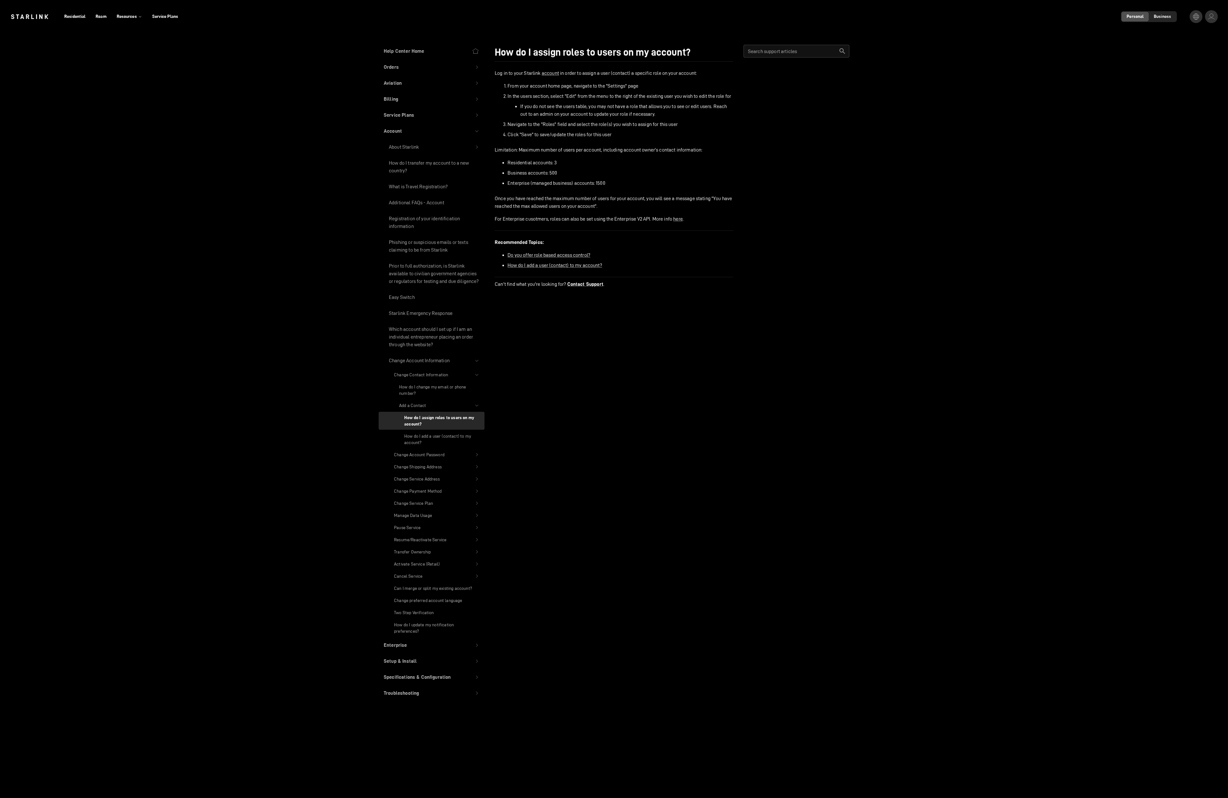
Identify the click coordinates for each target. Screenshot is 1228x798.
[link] (29, 16)
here (678, 219)
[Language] (1196, 16)
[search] (842, 51)
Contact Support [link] (585, 284)
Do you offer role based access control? (549, 255)
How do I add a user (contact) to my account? (555, 265)
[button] (431, 67)
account (550, 73)
